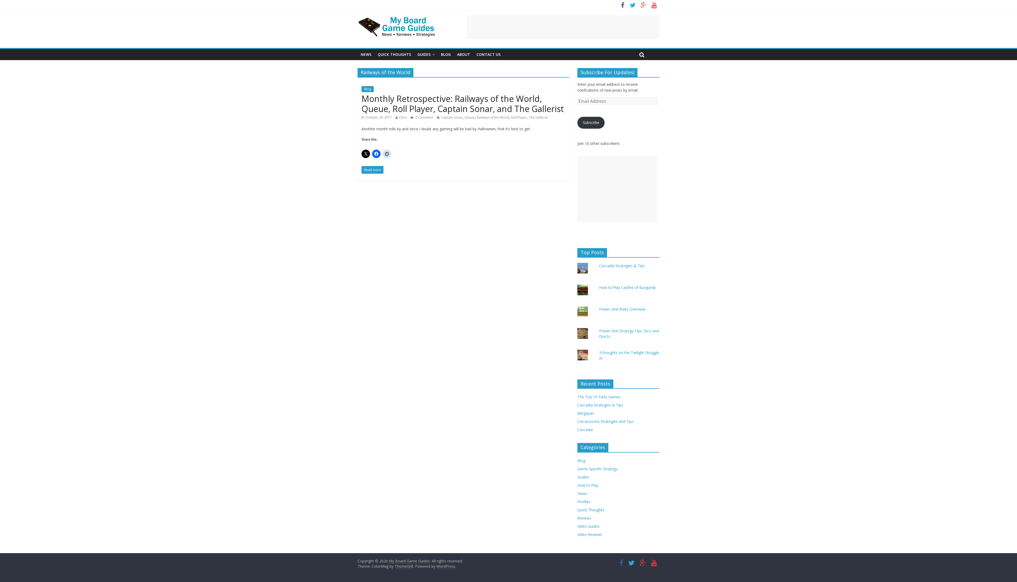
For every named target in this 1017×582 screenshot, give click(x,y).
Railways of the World (493, 117)
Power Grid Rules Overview (622, 309)
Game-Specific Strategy (597, 468)
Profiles (583, 501)
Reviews (584, 518)
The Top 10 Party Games (599, 396)
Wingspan (585, 413)
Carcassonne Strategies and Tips (605, 421)
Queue (470, 117)
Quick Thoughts (394, 54)
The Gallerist (538, 117)
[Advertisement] (563, 27)
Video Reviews (589, 534)
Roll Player (519, 117)
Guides (424, 54)
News (366, 54)
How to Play (587, 485)
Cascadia (585, 429)
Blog (446, 54)
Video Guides (588, 526)
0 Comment (424, 117)
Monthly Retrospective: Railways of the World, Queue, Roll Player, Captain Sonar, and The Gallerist (463, 103)
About (463, 54)
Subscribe (591, 122)
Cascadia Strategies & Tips (622, 265)
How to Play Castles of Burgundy (627, 287)
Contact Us (488, 54)
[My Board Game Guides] (397, 18)
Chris (403, 117)
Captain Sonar (451, 117)
